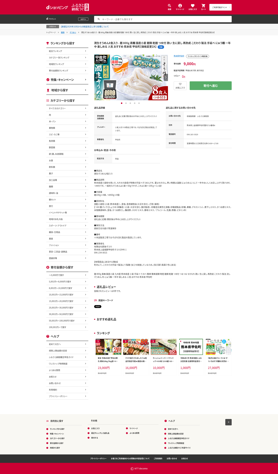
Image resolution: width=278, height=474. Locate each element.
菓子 (51, 173)
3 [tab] (130, 103)
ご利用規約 (158, 458)
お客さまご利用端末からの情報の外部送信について (130, 458)
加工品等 (53, 179)
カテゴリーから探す (57, 438)
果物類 (52, 127)
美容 (51, 238)
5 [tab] (139, 103)
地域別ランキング (56, 64)
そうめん (73, 32)
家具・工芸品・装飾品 (58, 251)
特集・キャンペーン (62, 80)
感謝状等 (53, 258)
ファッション (54, 245)
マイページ (180, 9)
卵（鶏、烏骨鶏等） (56, 153)
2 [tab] (126, 103)
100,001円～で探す (57, 327)
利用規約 (53, 389)
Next (166, 77)
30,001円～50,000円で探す (61, 314)
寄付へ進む (210, 86)
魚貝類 (52, 140)
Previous (96, 77)
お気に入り (193, 9)
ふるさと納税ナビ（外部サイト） (179, 448)
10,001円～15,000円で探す (61, 294)
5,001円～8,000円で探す (60, 281)
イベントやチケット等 (58, 212)
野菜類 (52, 147)
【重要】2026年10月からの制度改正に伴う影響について (85, 26)
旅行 (51, 206)
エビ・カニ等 (54, 134)
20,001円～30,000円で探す (61, 307)
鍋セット (52, 199)
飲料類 (52, 166)
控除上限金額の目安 (58, 350)
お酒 (51, 160)
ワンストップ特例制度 (58, 363)
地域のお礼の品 (56, 219)
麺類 (62, 32)
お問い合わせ (55, 383)
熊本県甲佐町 (179, 56)
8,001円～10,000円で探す (60, 288)
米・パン (52, 121)
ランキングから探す (57, 429)
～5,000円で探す (56, 275)
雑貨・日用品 (54, 232)
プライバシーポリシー (58, 396)
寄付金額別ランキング (58, 70)
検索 (169, 9)
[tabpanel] (131, 77)
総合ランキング (55, 50)
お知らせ (52, 376)
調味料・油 (53, 192)
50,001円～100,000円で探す (62, 320)
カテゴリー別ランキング (59, 57)
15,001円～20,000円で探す (61, 301)
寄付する (94, 438)
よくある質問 (54, 370)
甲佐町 (98, 306)
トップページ (51, 32)
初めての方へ (55, 344)
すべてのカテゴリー (57, 108)
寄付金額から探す (57, 443)
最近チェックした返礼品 (100, 433)
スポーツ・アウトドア (57, 225)
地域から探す (59, 90)
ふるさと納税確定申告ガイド (61, 357)
